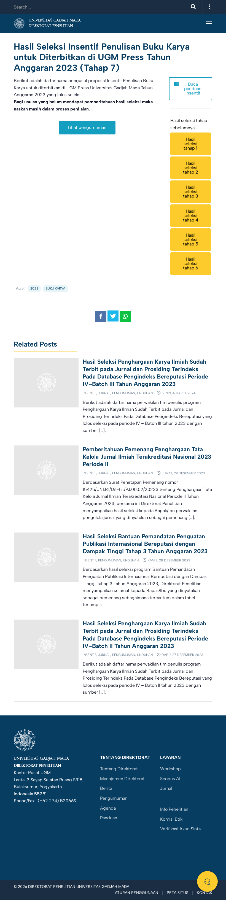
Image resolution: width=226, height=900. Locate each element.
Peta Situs (177, 893)
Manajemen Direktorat (122, 778)
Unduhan (145, 393)
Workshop (170, 768)
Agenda (108, 808)
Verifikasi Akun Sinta (180, 828)
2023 (34, 288)
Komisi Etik (171, 819)
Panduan (108, 817)
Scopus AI (170, 778)
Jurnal (104, 393)
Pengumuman (123, 393)
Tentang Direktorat (119, 768)
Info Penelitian (174, 809)
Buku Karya (55, 288)
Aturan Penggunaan (136, 893)
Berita (106, 788)
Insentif (89, 393)
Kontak (204, 893)
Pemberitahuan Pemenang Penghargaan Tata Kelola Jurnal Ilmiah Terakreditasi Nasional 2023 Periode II (147, 457)
